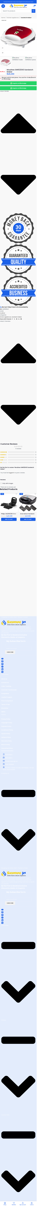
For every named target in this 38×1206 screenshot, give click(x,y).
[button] (35, 37)
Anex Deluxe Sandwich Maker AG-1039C (27, 514)
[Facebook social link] (12, 319)
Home (3, 17)
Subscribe (10, 652)
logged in (11, 473)
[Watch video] (3, 48)
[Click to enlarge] (3, 53)
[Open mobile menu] (3, 6)
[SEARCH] (33, 11)
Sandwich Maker (26, 17)
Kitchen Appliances (13, 17)
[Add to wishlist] (16, 493)
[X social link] (14, 319)
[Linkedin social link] (19, 319)
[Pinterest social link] (17, 319)
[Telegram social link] (21, 319)
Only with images (7, 483)
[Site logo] (18, 6)
